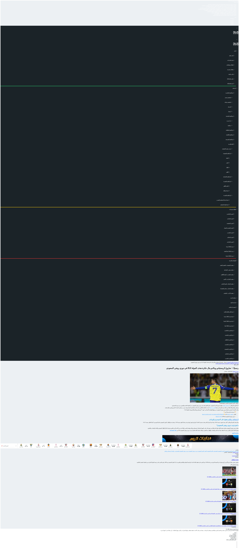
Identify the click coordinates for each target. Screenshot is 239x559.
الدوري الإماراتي (230, 242)
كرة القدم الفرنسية (230, 139)
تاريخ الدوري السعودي (229, 349)
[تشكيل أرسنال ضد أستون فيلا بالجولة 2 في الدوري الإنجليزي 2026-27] (229, 475)
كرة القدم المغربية (227, 195)
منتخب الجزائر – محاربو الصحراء (227, 288)
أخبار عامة (231, 55)
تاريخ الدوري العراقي (229, 353)
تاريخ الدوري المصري (229, 344)
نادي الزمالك (226, 190)
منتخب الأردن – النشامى (229, 293)
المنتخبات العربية (232, 260)
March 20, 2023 (219, 416)
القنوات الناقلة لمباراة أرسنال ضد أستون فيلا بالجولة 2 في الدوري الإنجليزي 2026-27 (219, 5)
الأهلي (227, 172)
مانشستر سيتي (228, 97)
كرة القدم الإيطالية (230, 130)
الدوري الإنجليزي (230, 214)
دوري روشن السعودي (226, 148)
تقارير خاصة (231, 74)
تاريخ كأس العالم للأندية (229, 311)
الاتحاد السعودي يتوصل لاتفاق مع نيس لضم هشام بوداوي (224, 15)
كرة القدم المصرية (227, 181)
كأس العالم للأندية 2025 (231, 539)
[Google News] (235, 455)
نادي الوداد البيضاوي (224, 204)
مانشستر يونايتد (228, 102)
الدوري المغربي (230, 232)
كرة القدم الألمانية (230, 134)
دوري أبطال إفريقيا (230, 255)
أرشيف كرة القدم (232, 307)
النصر (227, 162)
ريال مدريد (229, 120)
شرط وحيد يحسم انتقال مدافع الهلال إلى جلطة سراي (225, 13)
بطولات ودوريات (232, 209)
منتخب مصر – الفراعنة (229, 269)
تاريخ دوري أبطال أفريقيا (229, 321)
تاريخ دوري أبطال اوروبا (229, 316)
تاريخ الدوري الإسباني (229, 335)
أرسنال (229, 111)
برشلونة (229, 125)
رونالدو (173, 451)
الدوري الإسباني (230, 218)
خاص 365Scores (230, 78)
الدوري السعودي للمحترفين (218, 451)
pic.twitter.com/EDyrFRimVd (218, 414)
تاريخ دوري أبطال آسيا (229, 325)
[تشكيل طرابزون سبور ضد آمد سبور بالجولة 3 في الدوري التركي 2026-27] (229, 499)
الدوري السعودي (230, 223)
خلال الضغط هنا (173, 430)
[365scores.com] (236, 33)
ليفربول (229, 106)
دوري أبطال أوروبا (230, 246)
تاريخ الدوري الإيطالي (229, 339)
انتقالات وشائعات (230, 64)
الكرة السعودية (210, 451)
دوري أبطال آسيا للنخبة (229, 251)
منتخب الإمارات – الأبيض (229, 279)
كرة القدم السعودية (227, 153)
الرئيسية (237, 362)
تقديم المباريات (230, 60)
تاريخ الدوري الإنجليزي (229, 330)
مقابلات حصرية (230, 69)
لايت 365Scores (230, 83)
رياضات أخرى (233, 297)
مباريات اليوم (233, 302)
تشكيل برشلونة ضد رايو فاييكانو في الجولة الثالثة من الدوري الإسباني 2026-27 (220, 10)
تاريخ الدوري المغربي (229, 358)
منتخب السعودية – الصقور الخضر (227, 265)
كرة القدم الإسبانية (230, 116)
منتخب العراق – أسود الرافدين (227, 283)
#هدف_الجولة (230, 414)
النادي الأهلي (226, 186)
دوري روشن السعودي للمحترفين (181, 451)
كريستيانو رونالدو (226, 405)
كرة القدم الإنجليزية (230, 92)
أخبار (235, 50)
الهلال (227, 167)
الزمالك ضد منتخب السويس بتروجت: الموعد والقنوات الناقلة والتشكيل (221, 11)
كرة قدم (234, 88)
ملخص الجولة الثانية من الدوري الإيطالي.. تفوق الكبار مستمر (223, 12)
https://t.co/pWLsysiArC (207, 414)
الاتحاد (227, 158)
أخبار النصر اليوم (235, 363)
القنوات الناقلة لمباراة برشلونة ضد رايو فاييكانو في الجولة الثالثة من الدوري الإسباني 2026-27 (217, 9)
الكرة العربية (231, 144)
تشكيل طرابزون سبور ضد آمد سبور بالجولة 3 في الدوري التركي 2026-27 (221, 6)
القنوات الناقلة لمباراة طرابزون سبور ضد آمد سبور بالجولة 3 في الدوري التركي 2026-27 (218, 8)
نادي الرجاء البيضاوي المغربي (223, 200)
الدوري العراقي (230, 237)
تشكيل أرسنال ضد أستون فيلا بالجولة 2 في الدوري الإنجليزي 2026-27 (222, 4)
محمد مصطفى (235, 371)
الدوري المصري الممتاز (229, 228)
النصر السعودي (201, 451)
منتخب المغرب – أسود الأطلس (227, 274)
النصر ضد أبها (212, 407)
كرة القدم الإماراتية (227, 176)
